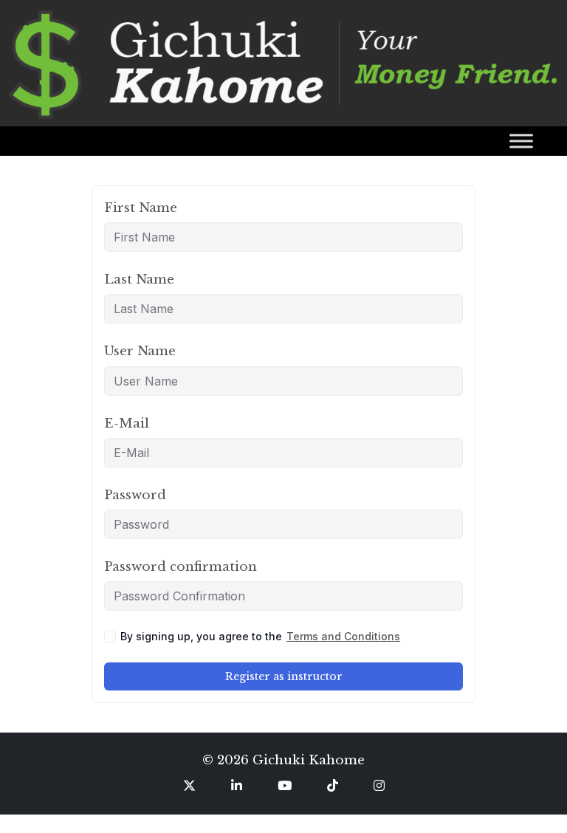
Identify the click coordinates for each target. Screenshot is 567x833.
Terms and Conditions (343, 636)
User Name (140, 351)
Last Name (139, 279)
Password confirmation (180, 567)
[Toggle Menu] (521, 141)
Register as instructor (284, 676)
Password (135, 495)
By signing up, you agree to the (260, 636)
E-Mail (126, 423)
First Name (140, 208)
